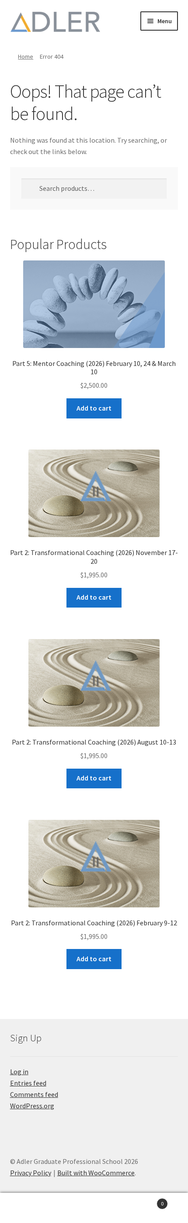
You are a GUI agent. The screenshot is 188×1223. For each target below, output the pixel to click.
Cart (144, 1200)
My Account (31, 1208)
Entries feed (28, 1083)
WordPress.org (32, 1105)
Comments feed (34, 1094)
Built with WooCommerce (96, 1172)
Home (25, 56)
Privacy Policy (30, 1172)
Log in (19, 1071)
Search (94, 1208)
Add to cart (94, 408)
